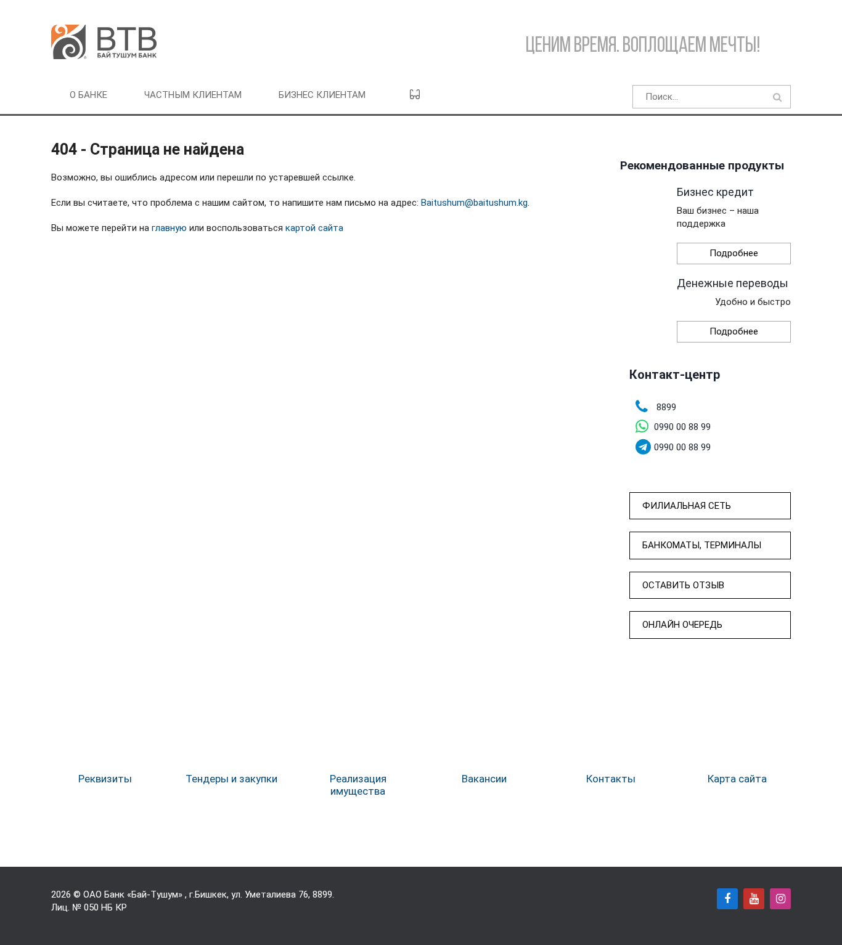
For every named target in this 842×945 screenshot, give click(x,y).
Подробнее (733, 253)
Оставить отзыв (683, 585)
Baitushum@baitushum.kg (474, 202)
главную (169, 227)
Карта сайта (737, 779)
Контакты (611, 779)
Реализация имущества (358, 785)
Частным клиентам (193, 94)
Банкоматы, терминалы (701, 545)
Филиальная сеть (686, 505)
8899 (322, 894)
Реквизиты (105, 779)
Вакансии (484, 779)
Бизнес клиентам (322, 94)
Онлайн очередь (682, 624)
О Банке (88, 94)
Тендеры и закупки (231, 779)
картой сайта (314, 227)
